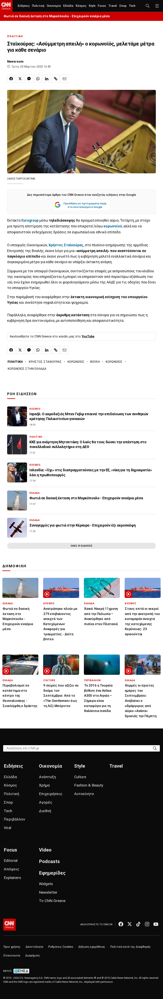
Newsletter (48, 892)
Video (45, 850)
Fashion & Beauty (88, 785)
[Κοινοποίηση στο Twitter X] (20, 79)
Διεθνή (45, 811)
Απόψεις (11, 869)
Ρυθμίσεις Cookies (60, 947)
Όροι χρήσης (12, 947)
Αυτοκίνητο (84, 793)
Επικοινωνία (12, 955)
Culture (80, 777)
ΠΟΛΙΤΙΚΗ (15, 36)
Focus (102, 6)
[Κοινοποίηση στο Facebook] (11, 79)
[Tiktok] (138, 924)
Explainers (12, 877)
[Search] (154, 748)
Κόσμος (81, 6)
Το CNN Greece (52, 900)
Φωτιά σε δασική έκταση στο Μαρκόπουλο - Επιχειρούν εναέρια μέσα (57, 16)
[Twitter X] (129, 924)
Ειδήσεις (24, 6)
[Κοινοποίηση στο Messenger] (29, 79)
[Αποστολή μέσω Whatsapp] (38, 79)
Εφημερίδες (52, 873)
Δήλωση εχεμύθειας (91, 947)
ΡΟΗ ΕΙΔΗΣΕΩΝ (22, 394)
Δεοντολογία (34, 947)
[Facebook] (120, 924)
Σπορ (122, 6)
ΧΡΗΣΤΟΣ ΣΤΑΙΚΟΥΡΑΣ (45, 362)
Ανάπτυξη (47, 777)
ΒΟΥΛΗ (95, 362)
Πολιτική (38, 6)
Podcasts (49, 861)
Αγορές (45, 802)
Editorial (10, 860)
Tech (132, 6)
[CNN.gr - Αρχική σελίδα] (9, 925)
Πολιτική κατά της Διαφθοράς (130, 947)
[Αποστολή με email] (65, 79)
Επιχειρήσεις (50, 793)
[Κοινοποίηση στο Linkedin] (47, 79)
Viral (7, 827)
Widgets (46, 884)
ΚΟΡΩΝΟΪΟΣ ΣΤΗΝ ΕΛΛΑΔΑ (27, 369)
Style (92, 6)
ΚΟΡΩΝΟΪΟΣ (75, 362)
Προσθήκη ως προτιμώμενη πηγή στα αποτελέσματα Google (84, 205)
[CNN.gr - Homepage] (6, 6)
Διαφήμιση (32, 955)
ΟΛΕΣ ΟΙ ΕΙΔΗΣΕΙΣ (81, 545)
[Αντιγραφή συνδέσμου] (56, 79)
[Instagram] (147, 924)
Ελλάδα (68, 6)
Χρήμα (44, 785)
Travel (112, 6)
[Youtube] (155, 924)
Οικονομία (54, 6)
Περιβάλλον (14, 819)
